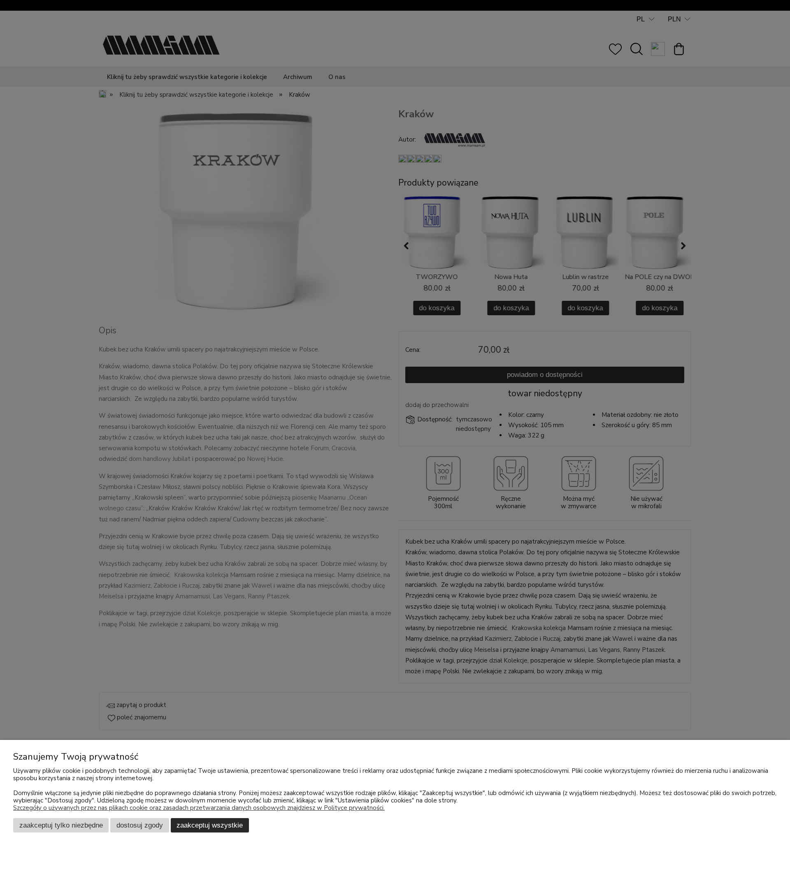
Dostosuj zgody (139, 825)
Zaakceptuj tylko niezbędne (61, 825)
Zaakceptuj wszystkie (210, 825)
